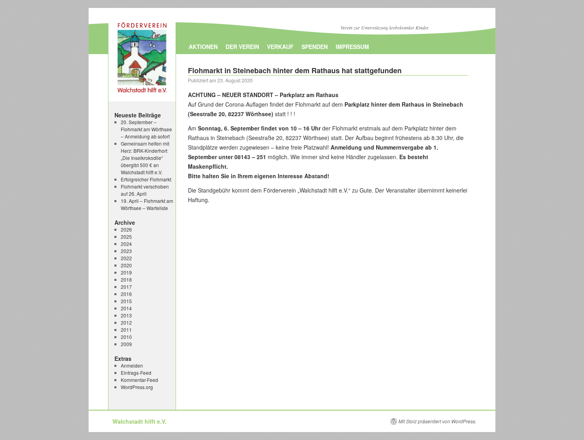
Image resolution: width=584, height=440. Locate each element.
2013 (126, 315)
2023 (126, 250)
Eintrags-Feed (136, 372)
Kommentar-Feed (139, 379)
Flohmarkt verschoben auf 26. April (145, 190)
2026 (126, 229)
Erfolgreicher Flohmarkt (146, 179)
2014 (126, 308)
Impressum (352, 47)
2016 (126, 293)
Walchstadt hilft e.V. (139, 421)
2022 (126, 258)
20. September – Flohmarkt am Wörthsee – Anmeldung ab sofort (146, 129)
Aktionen (203, 47)
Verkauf (280, 47)
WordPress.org (137, 387)
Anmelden (132, 365)
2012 (126, 322)
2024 (126, 243)
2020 (126, 265)
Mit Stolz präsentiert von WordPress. (437, 421)
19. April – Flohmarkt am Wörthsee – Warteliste (147, 204)
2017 (126, 286)
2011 (126, 329)
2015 (126, 301)
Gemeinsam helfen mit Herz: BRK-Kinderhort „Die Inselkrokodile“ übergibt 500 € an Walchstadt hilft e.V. (145, 157)
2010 (126, 336)
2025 (126, 236)
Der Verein (242, 47)
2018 (126, 279)
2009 (126, 344)
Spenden (315, 47)
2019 (126, 272)
